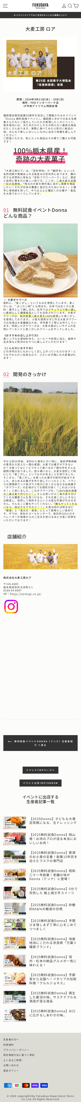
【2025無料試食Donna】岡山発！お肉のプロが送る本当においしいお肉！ (53, 838)
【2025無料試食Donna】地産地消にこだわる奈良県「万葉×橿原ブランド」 (53, 942)
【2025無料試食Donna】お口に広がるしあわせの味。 (52, 1013)
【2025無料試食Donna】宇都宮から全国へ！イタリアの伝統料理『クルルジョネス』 (53, 978)
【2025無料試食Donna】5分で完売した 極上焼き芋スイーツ (53, 890)
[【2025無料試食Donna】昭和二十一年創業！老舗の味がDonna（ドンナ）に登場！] (14, 875)
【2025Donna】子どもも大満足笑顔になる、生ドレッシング (53, 820)
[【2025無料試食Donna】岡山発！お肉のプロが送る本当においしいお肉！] (14, 839)
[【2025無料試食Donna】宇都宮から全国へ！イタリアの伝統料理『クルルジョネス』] (14, 979)
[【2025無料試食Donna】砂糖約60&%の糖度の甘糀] (14, 909)
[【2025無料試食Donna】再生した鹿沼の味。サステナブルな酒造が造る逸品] (14, 997)
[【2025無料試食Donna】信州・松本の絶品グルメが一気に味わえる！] (14, 961)
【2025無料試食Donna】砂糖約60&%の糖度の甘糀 (52, 906)
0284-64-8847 (12, 590)
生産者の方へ (11, 1039)
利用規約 (8, 1044)
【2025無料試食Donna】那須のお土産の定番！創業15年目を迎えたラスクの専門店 (53, 856)
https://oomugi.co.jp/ (25, 594)
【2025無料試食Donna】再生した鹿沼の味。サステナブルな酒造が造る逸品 (53, 997)
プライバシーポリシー (16, 1049)
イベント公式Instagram (40, 782)
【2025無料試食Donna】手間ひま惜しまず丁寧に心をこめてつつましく (53, 924)
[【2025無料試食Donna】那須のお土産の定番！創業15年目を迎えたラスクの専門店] (14, 857)
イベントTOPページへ (40, 769)
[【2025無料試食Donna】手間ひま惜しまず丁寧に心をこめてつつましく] (14, 925)
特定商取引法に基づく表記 (19, 1054)
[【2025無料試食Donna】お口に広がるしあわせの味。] (14, 1015)
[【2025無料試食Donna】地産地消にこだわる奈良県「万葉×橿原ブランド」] (14, 943)
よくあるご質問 (12, 1060)
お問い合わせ (11, 1065)
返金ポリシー (11, 1070)
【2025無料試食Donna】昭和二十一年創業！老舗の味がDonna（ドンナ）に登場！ (52, 874)
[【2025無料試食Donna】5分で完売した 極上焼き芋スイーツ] (14, 893)
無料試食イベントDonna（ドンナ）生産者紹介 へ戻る (43, 743)
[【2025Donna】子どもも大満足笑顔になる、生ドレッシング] (14, 823)
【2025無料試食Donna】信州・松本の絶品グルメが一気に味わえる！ (53, 960)
